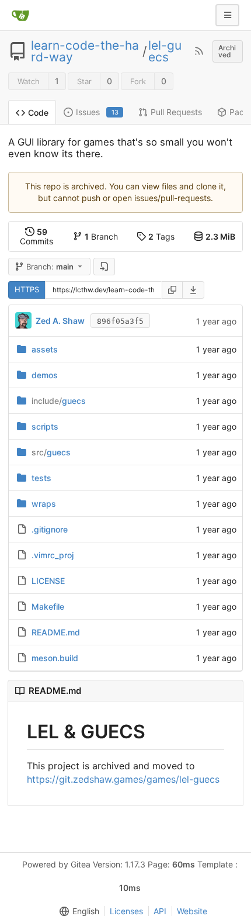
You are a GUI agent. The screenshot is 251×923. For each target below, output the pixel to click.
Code (38, 112)
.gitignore (50, 529)
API (160, 911)
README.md (56, 632)
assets (45, 349)
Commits (36, 236)
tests (41, 478)
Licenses (126, 911)
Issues (97, 112)
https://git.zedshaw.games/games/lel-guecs (123, 779)
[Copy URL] (172, 290)
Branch (101, 236)
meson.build (55, 658)
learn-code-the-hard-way (85, 51)
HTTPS (27, 289)
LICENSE (48, 581)
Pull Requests (176, 112)
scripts (45, 426)
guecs (59, 401)
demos (45, 375)
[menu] (193, 290)
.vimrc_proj (53, 555)
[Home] (20, 15)
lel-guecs (165, 51)
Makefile (48, 606)
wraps (44, 504)
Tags (161, 236)
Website (192, 911)
